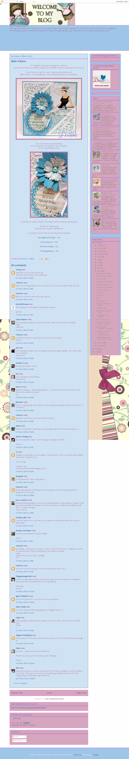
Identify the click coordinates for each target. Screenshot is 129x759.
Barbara (19, 402)
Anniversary (105, 165)
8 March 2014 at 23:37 (25, 482)
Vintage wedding (107, 152)
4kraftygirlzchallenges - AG (49, 237)
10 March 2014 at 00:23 (25, 591)
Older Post (81, 692)
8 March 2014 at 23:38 (25, 495)
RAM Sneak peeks (102, 320)
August (99, 257)
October (100, 251)
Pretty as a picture (108, 220)
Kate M (19, 387)
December (101, 245)
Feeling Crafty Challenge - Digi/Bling (108, 193)
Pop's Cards (21, 607)
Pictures (32, 725)
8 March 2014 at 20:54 (25, 432)
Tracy (18, 270)
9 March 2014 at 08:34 (25, 513)
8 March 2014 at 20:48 (25, 410)
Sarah (18, 426)
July (98, 260)
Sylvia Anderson (22, 596)
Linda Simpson (21, 319)
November (100, 248)
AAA (98, 298)
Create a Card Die (103, 290)
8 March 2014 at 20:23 (25, 358)
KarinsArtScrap (22, 304)
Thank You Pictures (19, 725)
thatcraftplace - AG (49, 242)
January (100, 345)
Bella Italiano (100, 301)
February (100, 343)
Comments (18, 740)
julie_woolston (22, 500)
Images (26, 723)
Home (49, 692)
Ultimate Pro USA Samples (102, 316)
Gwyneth (19, 476)
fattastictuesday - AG (49, 246)
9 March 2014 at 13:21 (24, 541)
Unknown (19, 283)
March (99, 271)
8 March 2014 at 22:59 (25, 471)
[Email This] (40, 259)
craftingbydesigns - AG (48, 251)
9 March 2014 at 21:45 (24, 572)
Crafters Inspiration (103, 284)
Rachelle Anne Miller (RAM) (103, 304)
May (99, 265)
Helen (18, 648)
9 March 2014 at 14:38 (24, 561)
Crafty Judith (21, 517)
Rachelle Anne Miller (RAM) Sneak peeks (103, 338)
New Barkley (100, 279)
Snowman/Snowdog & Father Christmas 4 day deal (104, 128)
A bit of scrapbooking (109, 179)
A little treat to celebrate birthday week (103, 103)
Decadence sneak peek (104, 287)
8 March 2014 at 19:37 (24, 330)
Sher (17, 668)
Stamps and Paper (23, 530)
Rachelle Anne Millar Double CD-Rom (103, 323)
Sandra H (20, 363)
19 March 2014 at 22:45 (25, 663)
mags (18, 618)
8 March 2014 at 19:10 (24, 299)
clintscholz (77, 755)
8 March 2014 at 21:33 (24, 447)
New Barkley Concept (104, 276)
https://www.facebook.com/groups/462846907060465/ (28, 708)
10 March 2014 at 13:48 (25, 602)
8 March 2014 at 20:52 (25, 421)
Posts (16, 737)
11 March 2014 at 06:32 (25, 630)
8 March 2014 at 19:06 (24, 289)
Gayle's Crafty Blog (24, 635)
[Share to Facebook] (46, 259)
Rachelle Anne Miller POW (103, 312)
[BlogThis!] (42, 259)
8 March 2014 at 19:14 (24, 315)
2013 (96, 349)
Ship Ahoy (99, 293)
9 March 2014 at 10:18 (24, 526)
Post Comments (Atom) (54, 699)
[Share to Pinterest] (48, 259)
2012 (96, 352)
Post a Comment (20, 683)
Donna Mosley (22, 437)
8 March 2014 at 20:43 (25, 382)
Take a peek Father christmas (108, 207)
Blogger (96, 755)
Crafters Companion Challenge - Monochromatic (103, 333)
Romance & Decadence (104, 282)
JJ (17, 452)
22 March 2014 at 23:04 (25, 679)
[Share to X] (44, 259)
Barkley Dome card (103, 274)
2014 (97, 243)
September (101, 254)
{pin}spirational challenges (103, 141)
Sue (17, 348)
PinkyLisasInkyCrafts (24, 576)
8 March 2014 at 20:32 (25, 369)
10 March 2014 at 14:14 (25, 613)
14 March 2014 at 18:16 (24, 643)
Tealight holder (101, 308)
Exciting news (106, 114)
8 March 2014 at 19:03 (24, 278)
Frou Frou (99, 295)
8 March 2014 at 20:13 (24, 343)
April (99, 268)
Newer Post (17, 692)
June (99, 263)
